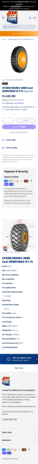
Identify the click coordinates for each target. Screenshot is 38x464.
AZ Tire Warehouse (12, 459)
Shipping (5, 100)
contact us (5, 161)
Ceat (3, 80)
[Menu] (3, 17)
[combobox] (19, 26)
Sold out (26, 120)
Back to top (19, 368)
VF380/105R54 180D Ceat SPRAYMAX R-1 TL (21, 39)
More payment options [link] (19, 132)
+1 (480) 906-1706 (9, 419)
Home (4, 39)
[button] (34, 17)
